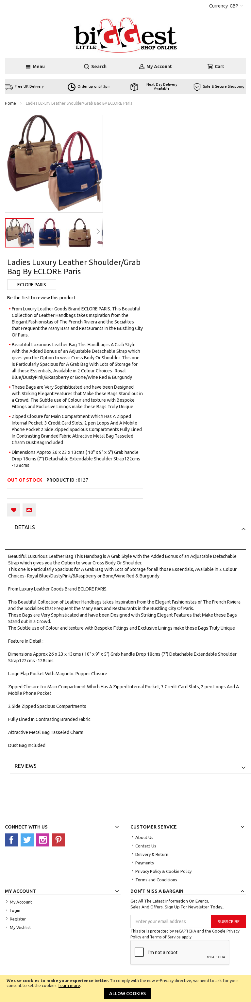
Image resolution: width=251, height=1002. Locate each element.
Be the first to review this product (41, 297)
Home (10, 103)
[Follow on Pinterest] (59, 839)
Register (18, 919)
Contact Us (145, 846)
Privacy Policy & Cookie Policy (163, 871)
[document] (125, 988)
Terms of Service (165, 937)
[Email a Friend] (29, 509)
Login (15, 910)
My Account (21, 902)
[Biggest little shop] (125, 35)
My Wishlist (20, 927)
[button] (50, 232)
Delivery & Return (151, 854)
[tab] (130, 527)
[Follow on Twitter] (28, 839)
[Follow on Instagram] (44, 839)
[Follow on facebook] (13, 839)
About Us (144, 837)
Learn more (69, 985)
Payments (144, 862)
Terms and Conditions (156, 879)
